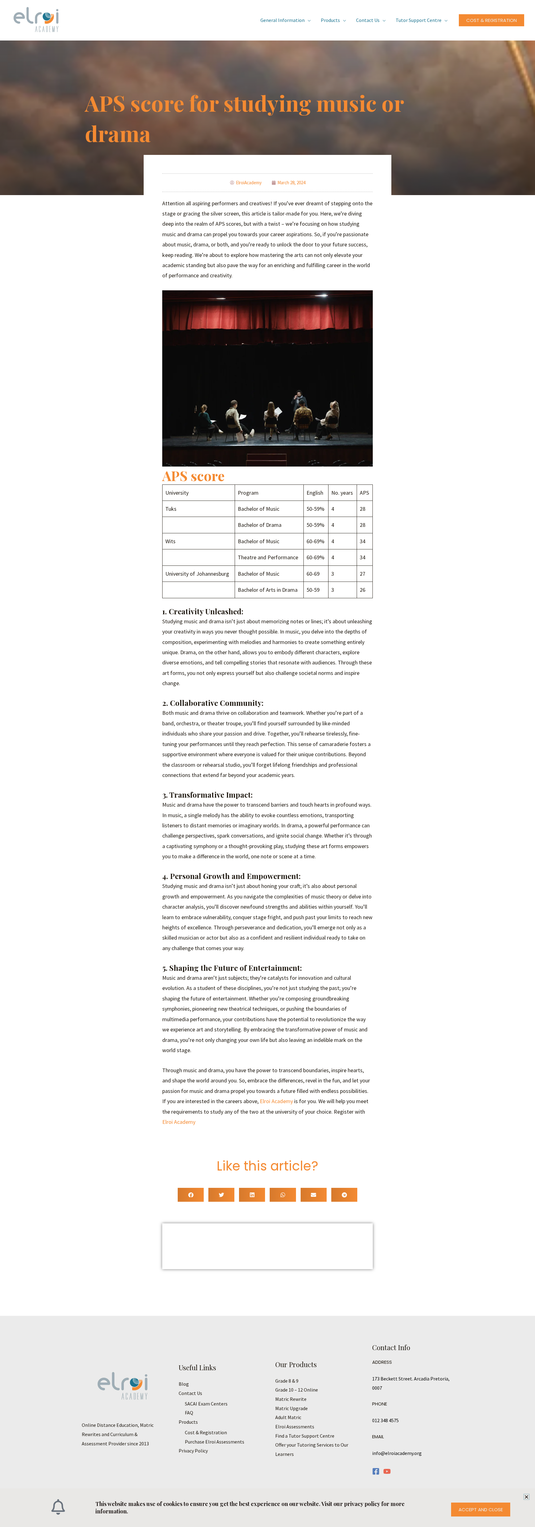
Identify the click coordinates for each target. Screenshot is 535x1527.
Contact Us (368, 20)
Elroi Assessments (294, 1426)
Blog (184, 1384)
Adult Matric (288, 1417)
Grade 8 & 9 (286, 1381)
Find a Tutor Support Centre (304, 1436)
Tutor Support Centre (418, 20)
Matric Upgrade (291, 1408)
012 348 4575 (385, 1420)
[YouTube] (387, 1471)
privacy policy (362, 1504)
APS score (193, 475)
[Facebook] (376, 1471)
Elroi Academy (276, 1101)
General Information (282, 20)
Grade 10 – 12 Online (296, 1390)
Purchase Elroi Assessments (214, 1442)
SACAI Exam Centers (206, 1404)
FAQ (189, 1413)
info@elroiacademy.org (397, 1453)
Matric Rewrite (291, 1399)
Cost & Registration (206, 1432)
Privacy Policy (193, 1451)
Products (330, 20)
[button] (491, 20)
